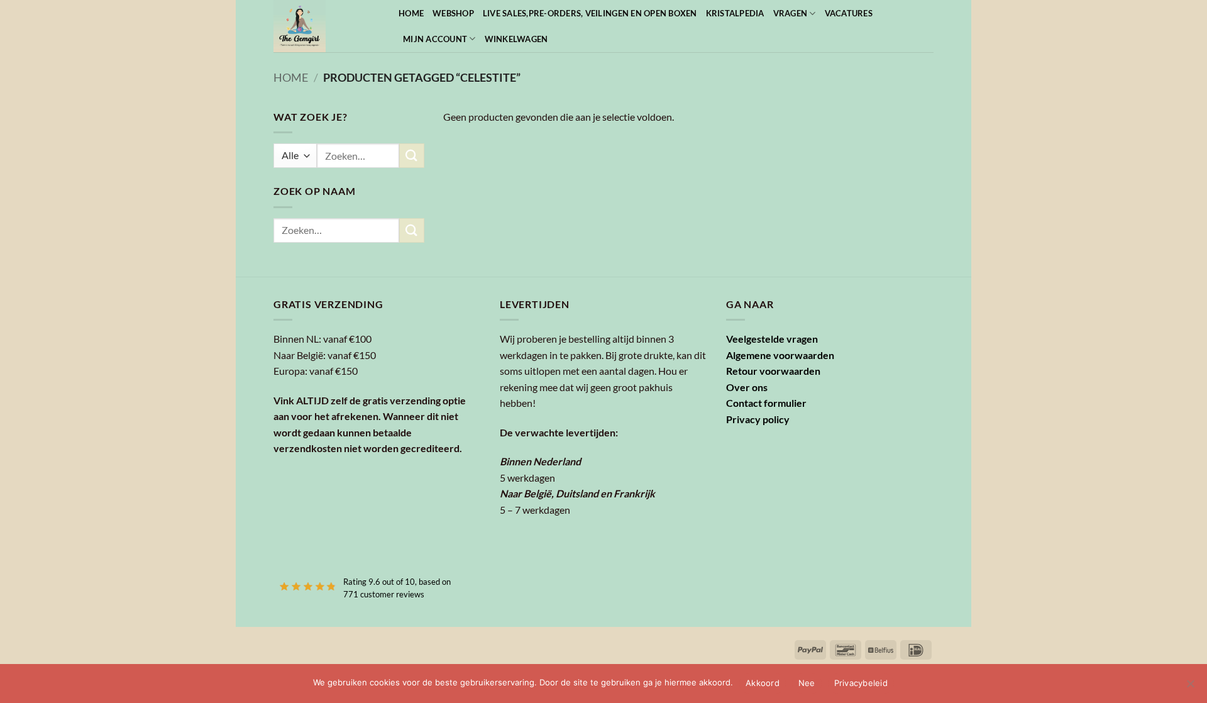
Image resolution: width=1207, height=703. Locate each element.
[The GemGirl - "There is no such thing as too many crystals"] (326, 26)
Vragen (790, 13)
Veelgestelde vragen (772, 339)
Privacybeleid (861, 683)
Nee (806, 683)
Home (411, 13)
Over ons (747, 387)
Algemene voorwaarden (780, 355)
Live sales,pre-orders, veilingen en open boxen (590, 13)
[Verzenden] (411, 155)
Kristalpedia (735, 13)
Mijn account (435, 39)
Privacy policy (758, 419)
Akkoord (763, 683)
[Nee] (1190, 687)
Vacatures (849, 13)
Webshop (453, 13)
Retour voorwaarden (773, 371)
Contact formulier (766, 403)
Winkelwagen (516, 39)
